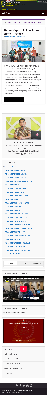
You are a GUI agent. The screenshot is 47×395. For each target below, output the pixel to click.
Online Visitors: (9, 354)
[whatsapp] (31, 385)
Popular (23, 263)
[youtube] (27, 385)
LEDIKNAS (6, 13)
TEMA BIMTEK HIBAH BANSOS (16, 214)
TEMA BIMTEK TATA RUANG (16, 221)
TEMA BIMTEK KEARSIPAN (15, 192)
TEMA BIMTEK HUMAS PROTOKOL (18, 203)
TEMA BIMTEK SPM (12, 239)
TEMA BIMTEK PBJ (12, 199)
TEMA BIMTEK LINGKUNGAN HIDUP (19, 250)
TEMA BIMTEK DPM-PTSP (15, 246)
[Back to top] (42, 390)
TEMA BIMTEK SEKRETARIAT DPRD (18, 181)
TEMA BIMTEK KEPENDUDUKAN (17, 243)
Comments (37, 263)
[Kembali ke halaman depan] (23, 5)
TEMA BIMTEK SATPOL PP (15, 232)
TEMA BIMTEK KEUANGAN (15, 170)
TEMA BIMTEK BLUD (12, 210)
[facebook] (20, 385)
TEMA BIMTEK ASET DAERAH (16, 178)
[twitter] (23, 385)
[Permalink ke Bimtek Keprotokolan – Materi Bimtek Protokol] (23, 51)
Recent (10, 263)
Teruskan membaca (13, 100)
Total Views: (8, 373)
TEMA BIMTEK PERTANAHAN (16, 217)
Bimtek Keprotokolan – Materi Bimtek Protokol (22, 32)
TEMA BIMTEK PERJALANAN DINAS (18, 228)
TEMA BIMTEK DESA (12, 185)
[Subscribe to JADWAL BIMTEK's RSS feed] (17, 385)
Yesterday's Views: (10, 369)
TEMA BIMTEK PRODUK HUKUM (17, 225)
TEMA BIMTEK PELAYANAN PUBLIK (18, 236)
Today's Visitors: (10, 364)
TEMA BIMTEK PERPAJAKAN (16, 188)
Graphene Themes (17, 392)
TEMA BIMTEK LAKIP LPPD (15, 207)
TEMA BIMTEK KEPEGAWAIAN (16, 174)
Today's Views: (9, 359)
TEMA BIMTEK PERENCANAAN (16, 196)
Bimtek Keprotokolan (18, 37)
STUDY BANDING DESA (14, 254)
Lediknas (8, 37)
